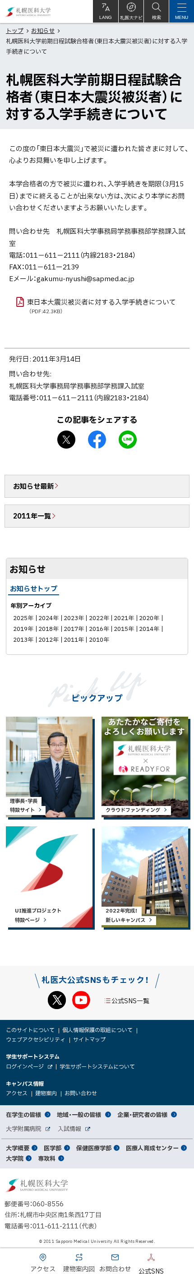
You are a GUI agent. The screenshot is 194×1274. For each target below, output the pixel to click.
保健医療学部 (93, 1148)
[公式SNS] (137, 1259)
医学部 (52, 1148)
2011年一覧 (32, 516)
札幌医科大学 (28, 11)
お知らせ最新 (33, 486)
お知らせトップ (33, 588)
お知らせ (43, 30)
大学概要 (17, 1148)
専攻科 (46, 1158)
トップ (14, 30)
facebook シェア (97, 440)
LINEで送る (128, 440)
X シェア (66, 440)
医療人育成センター (152, 1148)
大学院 (14, 1158)
